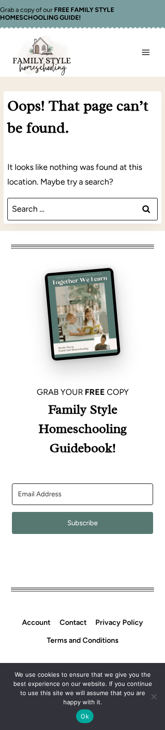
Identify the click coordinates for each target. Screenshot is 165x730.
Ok (85, 716)
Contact (73, 622)
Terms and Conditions (82, 640)
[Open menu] (145, 52)
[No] (153, 696)
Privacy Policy (119, 622)
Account (36, 622)
